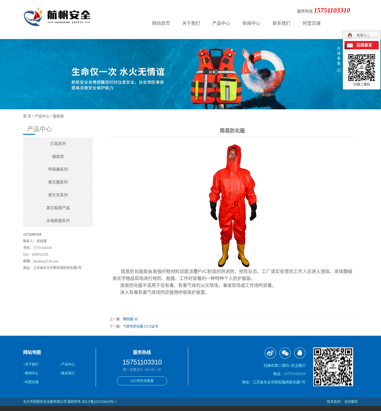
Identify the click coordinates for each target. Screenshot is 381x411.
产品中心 (221, 23)
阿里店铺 (311, 23)
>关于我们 (30, 364)
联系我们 (281, 23)
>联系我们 (67, 373)
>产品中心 (67, 364)
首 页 (27, 116)
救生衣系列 (58, 195)
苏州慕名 (351, 402)
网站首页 (161, 23)
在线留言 (364, 45)
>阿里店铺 (30, 382)
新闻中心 (251, 23)
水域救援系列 (58, 221)
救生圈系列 (58, 182)
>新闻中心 (30, 373)
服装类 (58, 116)
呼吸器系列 (58, 169)
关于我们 (191, 23)
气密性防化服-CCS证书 (140, 326)
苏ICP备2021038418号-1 (99, 402)
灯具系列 (58, 144)
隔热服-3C (131, 319)
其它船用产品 (58, 208)
